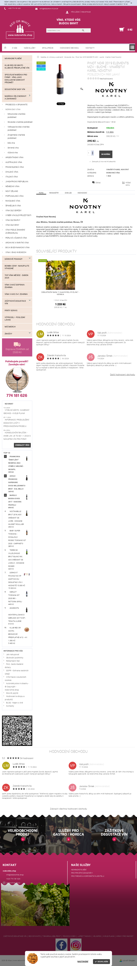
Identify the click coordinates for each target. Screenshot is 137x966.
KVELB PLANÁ (109, 936)
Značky (8, 334)
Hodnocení (82, 193)
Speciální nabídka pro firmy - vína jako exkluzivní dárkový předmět (16, 79)
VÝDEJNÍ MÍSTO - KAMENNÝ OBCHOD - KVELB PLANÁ (16, 411)
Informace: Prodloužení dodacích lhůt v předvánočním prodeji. (16, 423)
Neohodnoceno (106, 79)
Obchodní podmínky (14, 658)
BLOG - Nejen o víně (14, 703)
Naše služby (30, 48)
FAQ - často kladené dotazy (14, 666)
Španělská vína (13, 206)
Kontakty (90, 48)
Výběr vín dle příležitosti (18, 215)
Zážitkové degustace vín (15, 302)
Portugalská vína (14, 196)
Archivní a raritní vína (17, 243)
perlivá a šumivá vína (16, 238)
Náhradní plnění (13, 58)
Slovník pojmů (12, 693)
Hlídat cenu (128, 184)
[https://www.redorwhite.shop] (20, 29)
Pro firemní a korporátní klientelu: (87, 876)
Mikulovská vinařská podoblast (16, 115)
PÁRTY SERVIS (11, 310)
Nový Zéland (11, 191)
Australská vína (13, 162)
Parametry (54, 193)
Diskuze (68, 193)
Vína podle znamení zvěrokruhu (15, 231)
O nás (14, 48)
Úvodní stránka (5, 47)
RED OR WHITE (34, 936)
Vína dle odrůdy (13, 210)
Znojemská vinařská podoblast (16, 136)
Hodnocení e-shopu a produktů (14, 698)
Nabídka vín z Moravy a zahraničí (15, 97)
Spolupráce (47, 48)
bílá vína (11, 143)
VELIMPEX (97, 936)
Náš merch (10, 327)
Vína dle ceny (12, 225)
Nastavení (82, 961)
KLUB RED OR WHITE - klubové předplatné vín (17, 66)
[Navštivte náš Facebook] (61, 945)
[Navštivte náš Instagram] (75, 945)
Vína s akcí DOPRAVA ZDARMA (14, 286)
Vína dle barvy (12, 220)
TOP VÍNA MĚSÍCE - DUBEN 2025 (16, 276)
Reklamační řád (13, 661)
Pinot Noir (99, 105)
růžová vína (13, 152)
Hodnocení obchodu (69, 48)
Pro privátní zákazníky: (82, 873)
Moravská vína (12, 109)
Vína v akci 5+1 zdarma (16, 294)
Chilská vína (11, 172)
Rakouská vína (12, 201)
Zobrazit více (22, 445)
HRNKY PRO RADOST (124, 936)
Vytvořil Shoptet (129, 961)
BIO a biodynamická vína (17, 247)
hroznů (48, 229)
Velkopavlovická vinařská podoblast (19, 128)
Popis (41, 193)
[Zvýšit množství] (92, 152)
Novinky (9, 404)
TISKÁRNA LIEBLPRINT (51, 936)
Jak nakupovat (12, 654)
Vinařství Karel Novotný (117, 170)
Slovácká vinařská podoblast (20, 122)
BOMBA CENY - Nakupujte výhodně (17, 267)
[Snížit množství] (92, 154)
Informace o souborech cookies (15, 678)
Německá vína (12, 186)
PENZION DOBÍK (69, 936)
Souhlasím (103, 962)
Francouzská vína (14, 167)
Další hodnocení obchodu (122, 374)
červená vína (13, 148)
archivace (106, 122)
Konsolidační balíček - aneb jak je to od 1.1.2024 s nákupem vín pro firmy (17, 436)
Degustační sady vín (15, 89)
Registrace (86, 12)
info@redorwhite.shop (15, 875)
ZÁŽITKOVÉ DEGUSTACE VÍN (14, 936)
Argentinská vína (14, 157)
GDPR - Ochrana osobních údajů (16, 672)
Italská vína (11, 177)
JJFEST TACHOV (84, 936)
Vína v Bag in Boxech (15, 252)
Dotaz (98, 183)
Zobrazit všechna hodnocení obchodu (68, 809)
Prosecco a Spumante (16, 104)
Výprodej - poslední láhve (15, 318)
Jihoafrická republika (16, 181)
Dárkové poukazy (13, 259)
